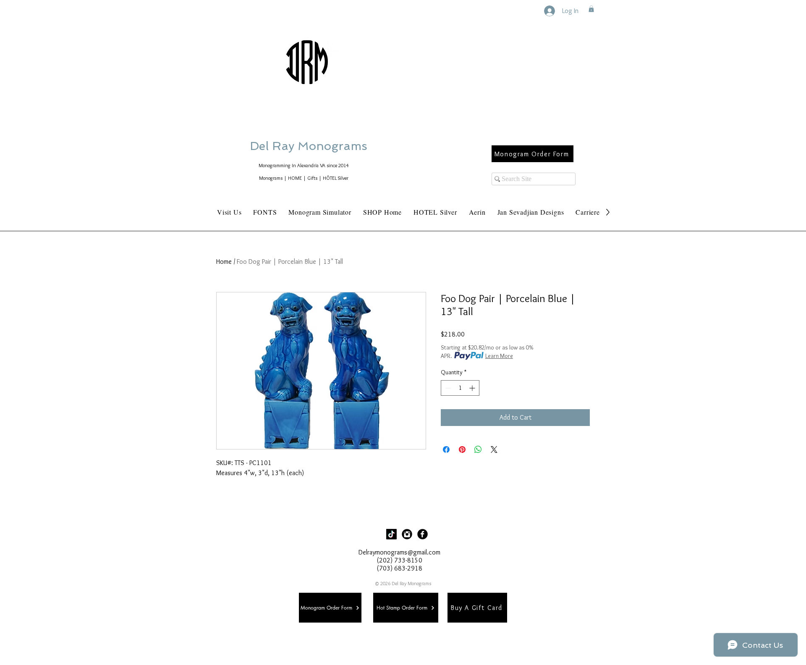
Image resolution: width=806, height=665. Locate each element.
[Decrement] (447, 388)
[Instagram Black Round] (407, 534)
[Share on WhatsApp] (478, 449)
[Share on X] (494, 449)
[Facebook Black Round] (422, 534)
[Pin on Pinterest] (462, 449)
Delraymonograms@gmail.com (399, 552)
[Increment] (473, 388)
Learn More (499, 356)
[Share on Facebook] (446, 449)
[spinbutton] (460, 388)
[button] (591, 8)
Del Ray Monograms (335, 146)
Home (224, 261)
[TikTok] (391, 534)
